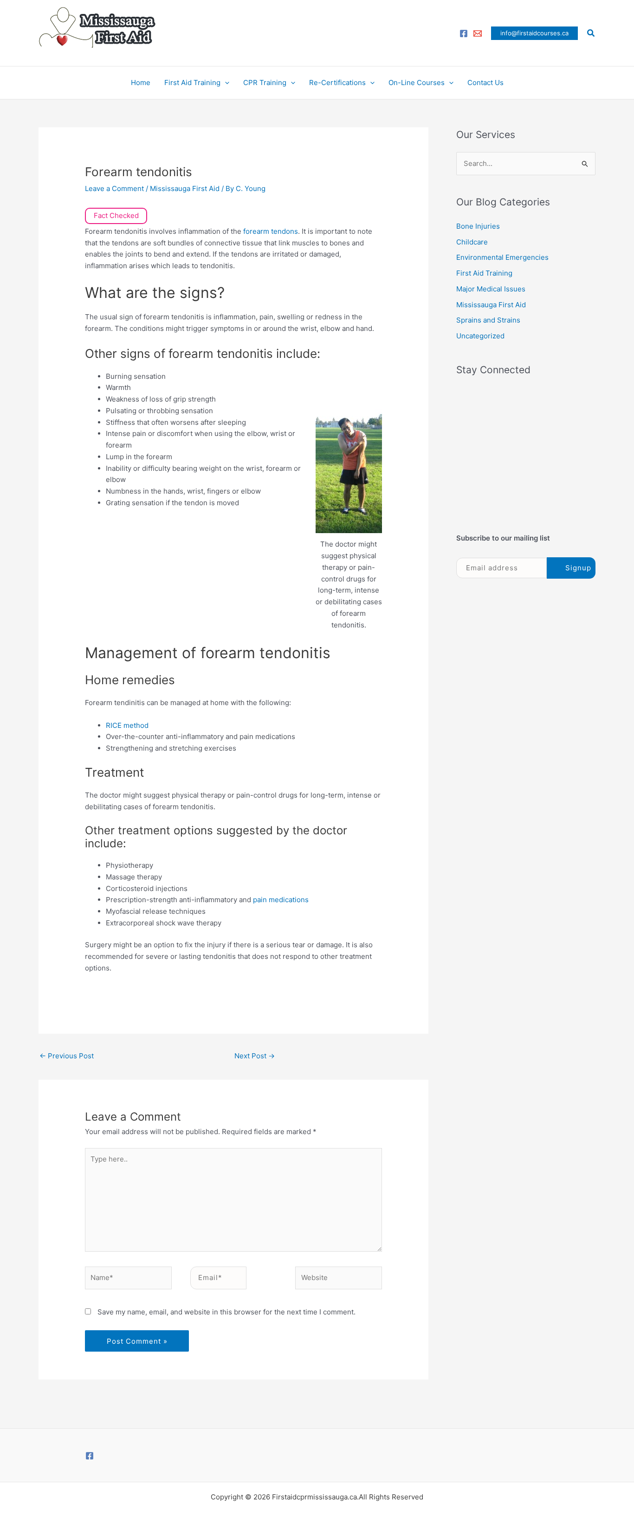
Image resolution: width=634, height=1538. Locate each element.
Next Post (254, 1055)
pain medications (281, 899)
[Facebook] (463, 33)
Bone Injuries (478, 226)
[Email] (477, 33)
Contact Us (485, 82)
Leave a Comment (114, 188)
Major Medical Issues (490, 288)
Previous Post (66, 1055)
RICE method (127, 725)
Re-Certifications (337, 82)
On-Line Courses (416, 82)
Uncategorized (480, 335)
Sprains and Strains (488, 320)
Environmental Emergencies (502, 257)
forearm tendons (270, 231)
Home (140, 82)
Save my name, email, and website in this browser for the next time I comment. (226, 1311)
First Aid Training (192, 82)
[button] (534, 33)
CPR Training (264, 82)
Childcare (472, 242)
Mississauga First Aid (185, 188)
